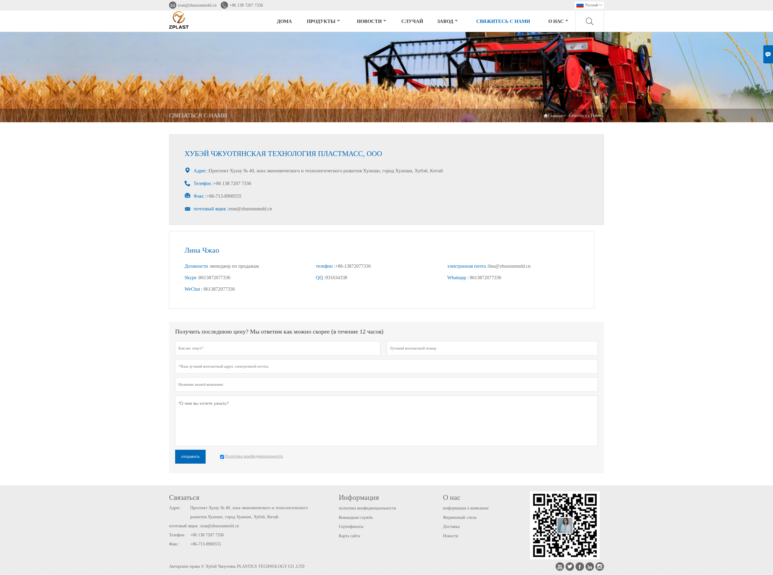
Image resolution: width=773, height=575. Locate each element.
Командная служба (356, 517)
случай (412, 21)
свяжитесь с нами (503, 21)
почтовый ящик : (184, 526)
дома (284, 21)
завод (445, 21)
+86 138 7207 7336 (246, 5)
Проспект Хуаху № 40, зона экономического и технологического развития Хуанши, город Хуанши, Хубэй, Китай (249, 512)
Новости (450, 536)
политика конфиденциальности (367, 508)
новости (369, 21)
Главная (555, 115)
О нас (556, 21)
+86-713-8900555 (205, 544)
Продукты (321, 21)
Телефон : (178, 535)
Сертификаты (351, 526)
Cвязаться (184, 497)
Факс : (175, 544)
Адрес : (175, 508)
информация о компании (466, 508)
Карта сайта (349, 536)
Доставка (451, 526)
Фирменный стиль (459, 517)
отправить (190, 456)
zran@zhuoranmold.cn (197, 5)
